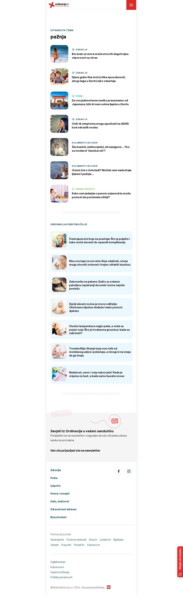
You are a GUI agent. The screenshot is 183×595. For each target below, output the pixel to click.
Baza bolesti (58, 517)
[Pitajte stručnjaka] (180, 561)
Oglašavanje (57, 561)
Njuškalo (118, 539)
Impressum (57, 567)
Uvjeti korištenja (59, 572)
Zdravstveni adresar (63, 509)
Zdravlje (55, 470)
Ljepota (55, 485)
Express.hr (93, 544)
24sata (54, 544)
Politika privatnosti (61, 577)
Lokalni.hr (105, 539)
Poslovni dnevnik (76, 539)
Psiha (54, 477)
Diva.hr (93, 539)
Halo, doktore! (59, 501)
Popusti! (66, 544)
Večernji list (57, 539)
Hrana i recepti (60, 493)
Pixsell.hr (79, 544)
